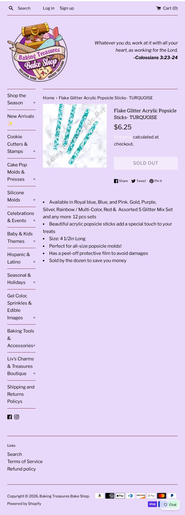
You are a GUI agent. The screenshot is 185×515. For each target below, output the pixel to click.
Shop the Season (21, 99)
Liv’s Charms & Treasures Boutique (21, 366)
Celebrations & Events (21, 217)
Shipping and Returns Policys (20, 394)
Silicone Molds (21, 196)
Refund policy (21, 469)
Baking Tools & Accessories (21, 338)
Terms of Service (25, 461)
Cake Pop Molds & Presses (21, 172)
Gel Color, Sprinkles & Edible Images (21, 306)
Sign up (67, 8)
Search (14, 454)
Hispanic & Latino (21, 258)
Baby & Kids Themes (21, 237)
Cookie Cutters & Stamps (21, 144)
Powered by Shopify (24, 503)
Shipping (123, 136)
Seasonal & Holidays (21, 278)
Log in (48, 8)
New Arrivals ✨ (20, 119)
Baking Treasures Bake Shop (64, 496)
